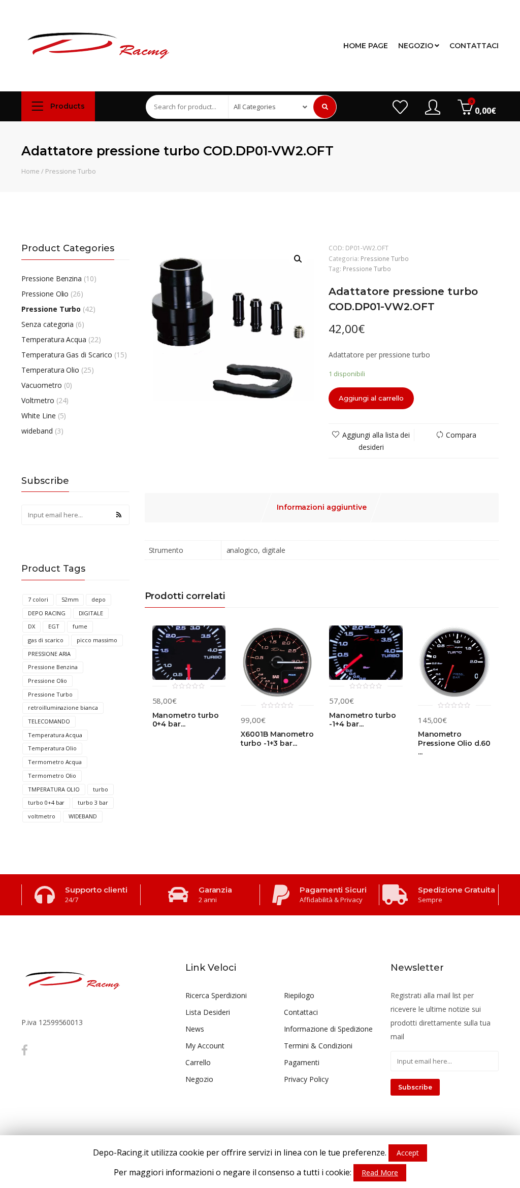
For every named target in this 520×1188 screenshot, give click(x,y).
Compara (461, 435)
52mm (70, 599)
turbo (100, 789)
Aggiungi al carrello (371, 398)
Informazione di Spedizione (328, 1029)
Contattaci (474, 45)
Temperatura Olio (50, 370)
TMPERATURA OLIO (54, 789)
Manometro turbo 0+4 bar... (185, 720)
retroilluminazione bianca (63, 707)
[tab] (322, 507)
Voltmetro (37, 400)
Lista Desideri (207, 1012)
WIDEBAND (83, 816)
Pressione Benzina (51, 278)
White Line (38, 415)
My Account (204, 1045)
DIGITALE (91, 613)
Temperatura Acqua (53, 339)
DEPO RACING (47, 613)
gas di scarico (45, 640)
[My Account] (432, 108)
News (194, 1029)
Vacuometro (41, 385)
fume (80, 626)
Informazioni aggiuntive (322, 507)
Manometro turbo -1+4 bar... (362, 720)
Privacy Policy (306, 1079)
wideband (37, 431)
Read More (380, 1172)
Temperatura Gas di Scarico (66, 354)
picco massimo (97, 640)
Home (30, 171)
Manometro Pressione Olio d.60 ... (454, 743)
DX (31, 626)
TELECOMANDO (49, 721)
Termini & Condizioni (318, 1045)
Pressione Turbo (70, 171)
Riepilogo (299, 995)
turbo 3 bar (93, 802)
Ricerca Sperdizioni (215, 995)
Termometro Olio (52, 775)
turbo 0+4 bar (46, 802)
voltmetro (41, 816)
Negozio (416, 45)
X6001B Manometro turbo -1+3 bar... (277, 739)
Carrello (198, 1062)
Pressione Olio (45, 294)
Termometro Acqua (55, 762)
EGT (53, 626)
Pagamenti (301, 1062)
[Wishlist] (400, 108)
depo (98, 599)
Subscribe (415, 1087)
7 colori (38, 599)
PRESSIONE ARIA (49, 653)
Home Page (365, 45)
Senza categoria (47, 324)
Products (66, 106)
